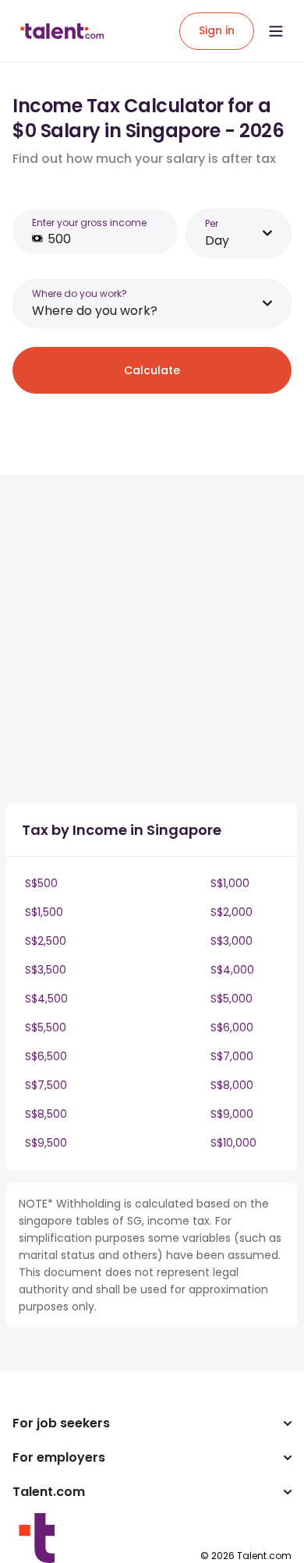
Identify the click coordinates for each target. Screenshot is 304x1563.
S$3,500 (45, 970)
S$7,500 (46, 1085)
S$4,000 (232, 970)
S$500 (41, 883)
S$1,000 (229, 883)
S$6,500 (46, 1056)
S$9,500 (46, 1143)
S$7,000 (231, 1056)
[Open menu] (276, 31)
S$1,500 (44, 912)
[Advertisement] (152, 639)
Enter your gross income (89, 222)
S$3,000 (231, 941)
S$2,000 (231, 912)
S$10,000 (233, 1143)
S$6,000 (231, 1027)
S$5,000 (231, 998)
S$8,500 (46, 1114)
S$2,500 (45, 941)
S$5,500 (45, 1027)
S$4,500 (46, 998)
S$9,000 (231, 1114)
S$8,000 (231, 1085)
